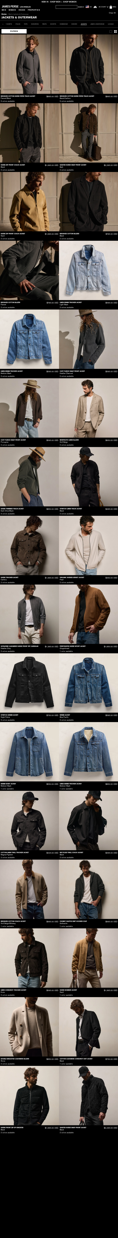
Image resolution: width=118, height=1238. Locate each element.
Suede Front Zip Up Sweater (12, 1128)
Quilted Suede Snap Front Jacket (73, 165)
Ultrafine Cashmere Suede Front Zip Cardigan (19, 646)
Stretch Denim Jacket (9, 715)
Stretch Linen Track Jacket (71, 509)
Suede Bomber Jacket (68, 990)
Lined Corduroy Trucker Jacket (13, 990)
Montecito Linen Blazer (69, 440)
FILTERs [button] (14, 31)
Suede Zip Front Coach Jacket (13, 165)
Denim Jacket (65, 715)
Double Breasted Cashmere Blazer (15, 1059)
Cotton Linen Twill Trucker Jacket (15, 853)
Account (102, 7)
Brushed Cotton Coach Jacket (13, 921)
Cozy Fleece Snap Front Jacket (72, 371)
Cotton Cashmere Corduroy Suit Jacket (76, 1059)
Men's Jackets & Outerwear (18, 14)
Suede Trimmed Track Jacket (12, 509)
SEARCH (81, 7)
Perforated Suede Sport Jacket (73, 646)
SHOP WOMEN (69, 2)
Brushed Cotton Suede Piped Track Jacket (18, 96)
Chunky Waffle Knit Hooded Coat (73, 921)
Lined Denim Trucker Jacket (71, 784)
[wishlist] (95, 7)
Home (3, 14)
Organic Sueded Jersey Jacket (72, 577)
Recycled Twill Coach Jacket (71, 853)
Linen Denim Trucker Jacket (71, 302)
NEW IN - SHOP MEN (51, 2)
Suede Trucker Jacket (9, 577)
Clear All (112, 13)
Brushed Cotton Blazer (69, 234)
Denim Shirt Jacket (8, 784)
